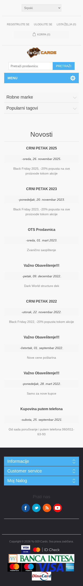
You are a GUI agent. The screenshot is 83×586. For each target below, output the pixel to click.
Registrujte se (18, 24)
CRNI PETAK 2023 (41, 189)
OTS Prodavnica (41, 229)
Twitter (36, 508)
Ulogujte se (43, 24)
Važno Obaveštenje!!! (41, 265)
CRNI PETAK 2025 (41, 148)
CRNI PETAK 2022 (41, 301)
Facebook (25, 508)
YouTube (57, 508)
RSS (47, 508)
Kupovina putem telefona (41, 409)
